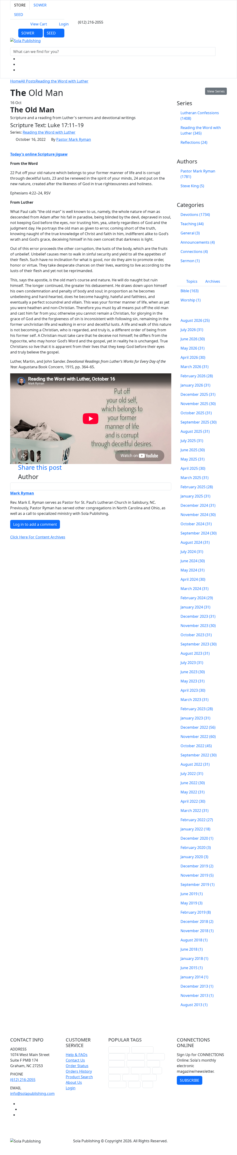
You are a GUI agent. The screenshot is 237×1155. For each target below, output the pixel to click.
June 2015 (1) (192, 967)
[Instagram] (20, 69)
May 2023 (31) (193, 681)
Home (15, 81)
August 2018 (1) (194, 940)
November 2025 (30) (198, 403)
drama (153, 1064)
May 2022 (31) (193, 792)
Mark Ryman (22, 493)
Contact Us (75, 1060)
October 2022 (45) (196, 745)
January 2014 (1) (194, 977)
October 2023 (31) (196, 634)
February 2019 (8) (196, 912)
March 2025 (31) (195, 477)
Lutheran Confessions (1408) (200, 115)
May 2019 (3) (192, 903)
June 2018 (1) (192, 949)
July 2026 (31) (192, 329)
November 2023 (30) (198, 625)
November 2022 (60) (198, 736)
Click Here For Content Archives (37, 537)
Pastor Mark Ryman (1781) (198, 174)
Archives (212, 281)
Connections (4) (194, 251)
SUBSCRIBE (189, 1080)
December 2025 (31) (198, 394)
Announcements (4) (198, 242)
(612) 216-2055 (22, 1079)
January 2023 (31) (195, 718)
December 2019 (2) (197, 866)
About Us (74, 1082)
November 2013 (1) (197, 995)
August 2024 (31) (195, 542)
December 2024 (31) (198, 505)
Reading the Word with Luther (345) (201, 130)
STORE (20, 5)
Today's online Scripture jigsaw (39, 154)
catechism (136, 1064)
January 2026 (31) (195, 385)
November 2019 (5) (197, 875)
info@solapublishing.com (32, 1093)
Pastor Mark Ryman (73, 139)
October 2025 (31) (196, 412)
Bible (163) (190, 290)
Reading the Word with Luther (62, 81)
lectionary (156, 1057)
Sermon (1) (190, 260)
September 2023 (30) (199, 644)
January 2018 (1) (194, 958)
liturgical (116, 1057)
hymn (114, 1077)
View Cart (38, 24)
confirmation (142, 1050)
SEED (18, 14)
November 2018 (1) (197, 930)
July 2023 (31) (192, 662)
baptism (149, 1077)
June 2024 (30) (193, 560)
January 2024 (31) (195, 607)
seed (147, 1084)
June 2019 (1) (192, 893)
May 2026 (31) (193, 348)
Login (64, 24)
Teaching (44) (192, 223)
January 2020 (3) (194, 856)
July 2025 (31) (192, 440)
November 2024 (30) (198, 514)
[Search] (220, 51)
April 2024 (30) (193, 579)
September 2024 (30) (199, 533)
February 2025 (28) (197, 486)
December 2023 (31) (198, 616)
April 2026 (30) (193, 357)
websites (116, 1064)
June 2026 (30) (193, 338)
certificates (140, 1070)
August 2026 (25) (195, 320)
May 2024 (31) (193, 570)
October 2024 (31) (196, 523)
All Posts (28, 81)
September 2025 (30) (199, 422)
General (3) (190, 233)
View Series (216, 91)
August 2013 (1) (194, 1004)
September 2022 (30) (199, 755)
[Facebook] (20, 58)
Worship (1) (191, 300)
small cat (131, 1077)
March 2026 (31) (195, 366)
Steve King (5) (192, 185)
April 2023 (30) (193, 690)
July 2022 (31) (192, 773)
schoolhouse (119, 1050)
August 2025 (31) (195, 431)
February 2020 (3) (196, 847)
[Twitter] (20, 64)
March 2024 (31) (195, 588)
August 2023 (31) (195, 653)
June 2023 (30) (193, 671)
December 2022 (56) (198, 727)
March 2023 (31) (195, 699)
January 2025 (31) (195, 496)
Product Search (79, 1076)
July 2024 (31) (192, 551)
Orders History (79, 1071)
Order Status (77, 1065)
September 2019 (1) (198, 884)
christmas (136, 1057)
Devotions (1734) (195, 214)
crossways (117, 1084)
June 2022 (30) (193, 782)
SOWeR (28, 33)
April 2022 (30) (193, 801)
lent (157, 1070)
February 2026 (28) (197, 375)
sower (134, 1084)
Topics (191, 281)
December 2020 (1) (197, 838)
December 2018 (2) (197, 921)
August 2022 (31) (195, 764)
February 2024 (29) (197, 597)
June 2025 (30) (193, 449)
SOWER (40, 5)
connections (118, 1070)
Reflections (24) (194, 142)
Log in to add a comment (35, 524)
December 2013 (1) (197, 986)
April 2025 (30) (193, 468)
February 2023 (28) (197, 708)
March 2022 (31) (195, 810)
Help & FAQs (76, 1054)
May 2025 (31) (193, 459)
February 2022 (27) (197, 819)
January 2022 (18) (195, 829)
